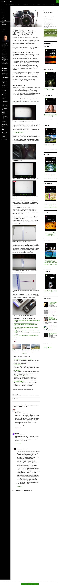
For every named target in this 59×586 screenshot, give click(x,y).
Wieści (3, 130)
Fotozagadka (4, 86)
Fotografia (3, 71)
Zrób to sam (3, 139)
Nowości (5, 4)
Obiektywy (4, 122)
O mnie (49, 4)
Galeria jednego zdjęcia (5, 88)
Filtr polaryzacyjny (6, 117)
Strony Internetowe (5, 125)
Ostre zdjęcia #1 (17, 370)
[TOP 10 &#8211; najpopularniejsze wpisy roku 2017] (17, 346)
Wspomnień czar (4, 132)
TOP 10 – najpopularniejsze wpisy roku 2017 (16, 350)
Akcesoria (3, 116)
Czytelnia (3, 97)
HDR (3, 102)
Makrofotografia (4, 77)
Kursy (3, 94)
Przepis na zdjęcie (4, 111)
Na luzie (38, 4)
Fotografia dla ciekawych (7, 1)
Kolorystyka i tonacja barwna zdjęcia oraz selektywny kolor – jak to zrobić (26, 395)
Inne (3, 104)
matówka (15, 389)
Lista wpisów (44, 4)
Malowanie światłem (5, 78)
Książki (3, 98)
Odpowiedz (18, 427)
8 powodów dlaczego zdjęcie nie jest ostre (22, 375)
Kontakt (53, 4)
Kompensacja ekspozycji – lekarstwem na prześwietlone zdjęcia (24, 399)
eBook (19, 4)
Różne (3, 112)
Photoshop (4, 108)
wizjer (31, 389)
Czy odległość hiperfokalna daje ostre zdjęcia (35, 350)
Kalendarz (3, 90)
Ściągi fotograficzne (25, 4)
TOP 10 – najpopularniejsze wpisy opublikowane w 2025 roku (26, 335)
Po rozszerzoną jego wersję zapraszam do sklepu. (50, 119)
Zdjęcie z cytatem (4, 137)
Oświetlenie (4, 81)
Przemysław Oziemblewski (26, 37)
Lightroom (3, 105)
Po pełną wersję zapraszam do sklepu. (50, 148)
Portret (3, 82)
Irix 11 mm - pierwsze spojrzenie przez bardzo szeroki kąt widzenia (27, 320)
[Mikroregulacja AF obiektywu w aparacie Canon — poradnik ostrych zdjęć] (26, 346)
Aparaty (3, 121)
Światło (3, 128)
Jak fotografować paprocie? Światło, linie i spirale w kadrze (25, 324)
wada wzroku (25, 389)
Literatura (3, 95)
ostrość (20, 389)
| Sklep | (57, 4)
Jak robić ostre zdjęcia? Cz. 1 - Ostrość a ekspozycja (24, 323)
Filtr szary (4, 120)
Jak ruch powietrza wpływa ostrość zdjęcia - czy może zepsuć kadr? (27, 332)
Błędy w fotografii (4, 70)
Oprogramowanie (4, 101)
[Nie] (57, 582)
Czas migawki (4, 73)
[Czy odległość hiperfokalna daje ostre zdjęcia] (35, 346)
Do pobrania (32, 4)
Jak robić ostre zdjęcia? (18, 364)
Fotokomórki (4, 85)
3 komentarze (35, 37)
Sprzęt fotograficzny (5, 113)
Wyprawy (3, 133)
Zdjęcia (3, 136)
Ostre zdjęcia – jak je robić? (19, 381)
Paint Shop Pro (4, 106)
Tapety (3, 129)
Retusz (3, 109)
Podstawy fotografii (12, 4)
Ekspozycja (4, 74)
